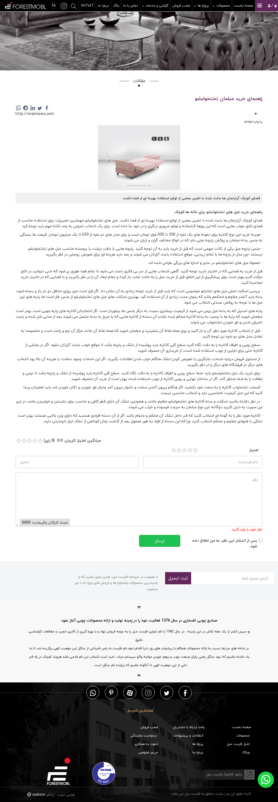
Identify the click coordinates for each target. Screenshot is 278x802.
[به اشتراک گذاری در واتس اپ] (18, 108)
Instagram (148, 692)
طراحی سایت (66, 795)
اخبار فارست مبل (238, 744)
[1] (173, 450)
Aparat (130, 692)
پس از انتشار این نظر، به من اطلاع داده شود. (224, 543)
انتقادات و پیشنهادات (188, 735)
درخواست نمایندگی (144, 735)
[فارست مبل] (25, 5)
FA (53, 5)
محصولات (243, 735)
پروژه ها (197, 744)
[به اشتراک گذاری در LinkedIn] (32, 108)
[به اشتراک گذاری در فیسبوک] (46, 108)
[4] (190, 450)
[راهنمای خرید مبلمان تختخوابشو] (139, 158)
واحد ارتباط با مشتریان (188, 727)
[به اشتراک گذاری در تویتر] (39, 108)
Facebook (185, 692)
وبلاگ (246, 752)
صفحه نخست (241, 727)
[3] (184, 450)
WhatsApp (93, 692)
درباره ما (197, 752)
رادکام (50, 795)
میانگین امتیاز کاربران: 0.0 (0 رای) (72, 440)
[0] (18, 440)
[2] (179, 450)
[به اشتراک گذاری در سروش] (25, 108)
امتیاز (253, 450)
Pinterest (111, 692)
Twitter (167, 692)
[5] (195, 450)
